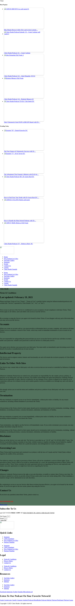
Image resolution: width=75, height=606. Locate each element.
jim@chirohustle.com (6, 501)
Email (2, 518)
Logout (6, 267)
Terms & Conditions (10, 559)
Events (6, 264)
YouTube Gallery (9, 260)
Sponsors (7, 262)
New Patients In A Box (11, 259)
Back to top (3, 504)
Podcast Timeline (9, 542)
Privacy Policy (8, 561)
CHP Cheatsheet (9, 539)
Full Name (3, 516)
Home (6, 257)
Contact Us (7, 266)
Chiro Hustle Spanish (10, 269)
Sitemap (6, 581)
